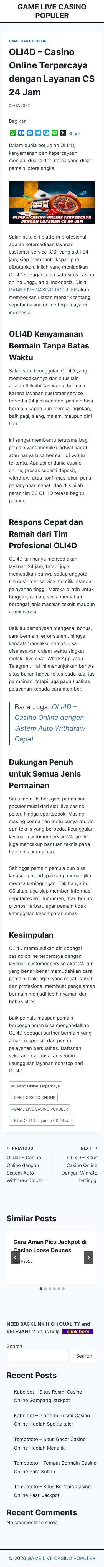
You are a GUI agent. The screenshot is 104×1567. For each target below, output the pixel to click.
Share (74, 133)
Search (14, 1346)
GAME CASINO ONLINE (29, 41)
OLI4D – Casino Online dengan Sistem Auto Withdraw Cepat (25, 1164)
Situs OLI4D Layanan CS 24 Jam (42, 1120)
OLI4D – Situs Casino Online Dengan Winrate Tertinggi (79, 1164)
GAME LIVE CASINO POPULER (39, 1109)
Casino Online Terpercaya (35, 1086)
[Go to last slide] (15, 1257)
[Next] (88, 1257)
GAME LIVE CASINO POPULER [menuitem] (43, 290)
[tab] (41, 1288)
